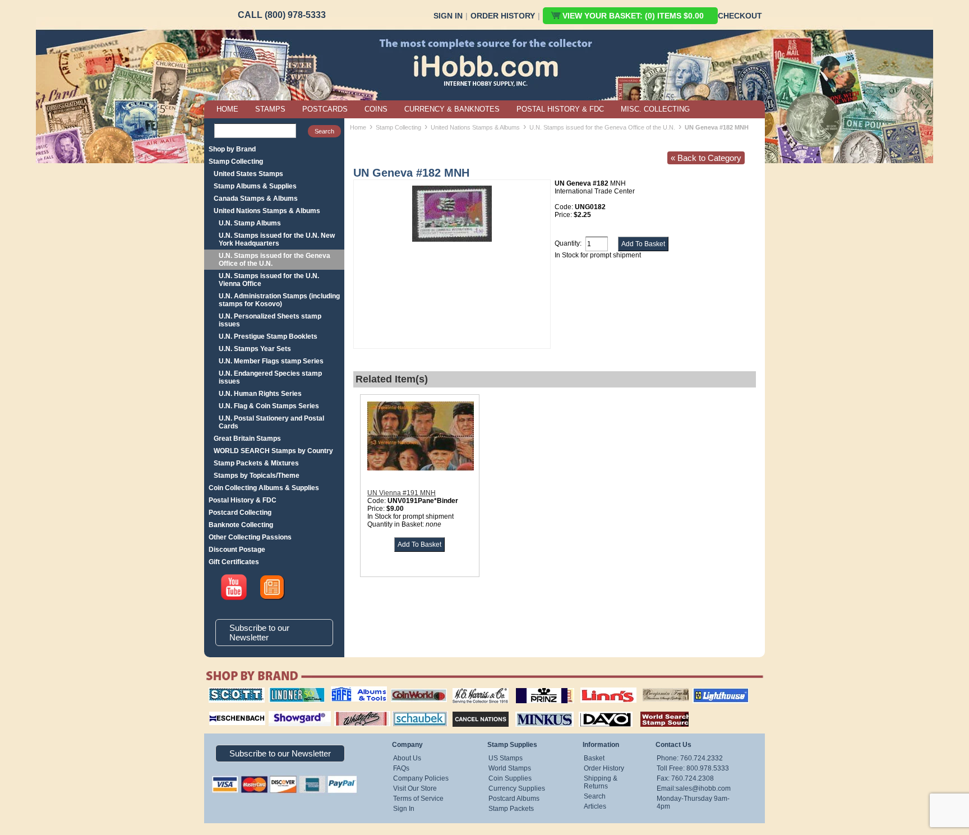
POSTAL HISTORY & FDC (560, 109)
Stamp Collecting (236, 161)
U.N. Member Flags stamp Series (271, 361)
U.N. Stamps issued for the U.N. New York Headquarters (277, 239)
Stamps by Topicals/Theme (256, 475)
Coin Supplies (510, 778)
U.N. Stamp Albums (250, 223)
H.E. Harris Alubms (475, 687)
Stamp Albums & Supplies (255, 186)
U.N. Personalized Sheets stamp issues (270, 320)
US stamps (644, 687)
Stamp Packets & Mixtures (256, 463)
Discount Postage (237, 549)
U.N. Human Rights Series (260, 394)
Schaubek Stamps (413, 710)
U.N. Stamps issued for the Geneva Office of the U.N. (274, 259)
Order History (502, 15)
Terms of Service (418, 798)
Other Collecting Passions (250, 537)
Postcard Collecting (240, 512)
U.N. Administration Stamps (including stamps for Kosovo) (279, 300)
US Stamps (505, 758)
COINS (375, 109)
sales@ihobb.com (703, 788)
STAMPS (270, 109)
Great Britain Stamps (247, 438)
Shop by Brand (232, 149)
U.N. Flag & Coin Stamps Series (269, 406)
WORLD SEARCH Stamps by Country (273, 451)
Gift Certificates (234, 562)
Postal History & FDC (242, 500)
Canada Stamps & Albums (256, 198)
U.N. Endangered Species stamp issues (270, 377)
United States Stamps (248, 174)
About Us (407, 758)
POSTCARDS (325, 109)
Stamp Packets (511, 809)
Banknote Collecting (241, 525)
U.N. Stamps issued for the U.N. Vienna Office (269, 280)
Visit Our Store (415, 788)
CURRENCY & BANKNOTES (452, 109)
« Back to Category (706, 158)
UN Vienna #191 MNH (401, 493)
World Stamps (509, 768)
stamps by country (655, 710)
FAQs (401, 768)
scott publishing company (228, 691)
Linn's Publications (596, 687)
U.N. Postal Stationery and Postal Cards (271, 422)
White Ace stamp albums (350, 714)
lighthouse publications (707, 691)
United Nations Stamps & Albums (267, 211)
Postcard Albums (513, 798)
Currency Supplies (516, 788)
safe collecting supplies (347, 691)
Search (595, 796)
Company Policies (421, 778)
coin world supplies (415, 687)
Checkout (740, 15)
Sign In (448, 15)
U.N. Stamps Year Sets (255, 349)
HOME (227, 109)
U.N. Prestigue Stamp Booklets (268, 336)
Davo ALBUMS (590, 710)
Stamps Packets (470, 710)
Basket (594, 758)
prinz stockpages (533, 687)
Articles (595, 806)
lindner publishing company (292, 691)
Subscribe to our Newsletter (259, 632)
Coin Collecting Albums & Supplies (264, 488)
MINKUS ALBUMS (534, 710)
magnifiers (220, 710)
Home (358, 127)
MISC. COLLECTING (655, 109)
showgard (280, 710)
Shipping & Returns (600, 782)
